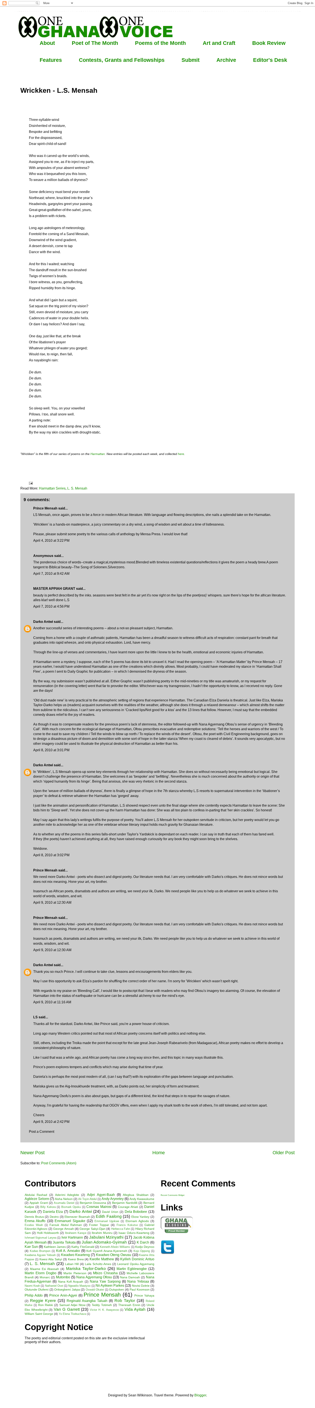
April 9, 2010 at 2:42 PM (51, 1122)
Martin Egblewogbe (132, 1269)
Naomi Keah (32, 1285)
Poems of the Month (160, 43)
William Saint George (39, 1313)
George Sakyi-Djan (92, 1228)
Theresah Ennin (129, 1305)
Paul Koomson (139, 1289)
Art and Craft (219, 43)
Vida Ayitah (135, 1309)
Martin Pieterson (74, 1273)
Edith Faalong (109, 1216)
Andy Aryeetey (113, 1199)
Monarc (45, 1277)
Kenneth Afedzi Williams (115, 1246)
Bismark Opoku (71, 1207)
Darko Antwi (43, 621)
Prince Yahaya (144, 1295)
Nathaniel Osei (54, 1285)
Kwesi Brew (76, 1259)
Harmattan (97, 454)
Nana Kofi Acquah (70, 1281)
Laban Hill (72, 1264)
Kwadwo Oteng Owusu (113, 1255)
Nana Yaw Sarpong (105, 1281)
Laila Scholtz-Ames (98, 1264)
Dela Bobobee (136, 1211)
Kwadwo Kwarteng (75, 1255)
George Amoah (63, 1228)
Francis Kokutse (127, 1225)
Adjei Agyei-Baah (101, 1195)
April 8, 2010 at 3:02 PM (51, 855)
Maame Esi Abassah (44, 1269)
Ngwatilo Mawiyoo (79, 1285)
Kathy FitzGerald (82, 1246)
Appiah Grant (39, 1202)
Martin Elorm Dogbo (40, 1273)
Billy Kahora (48, 1207)
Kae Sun (31, 1246)
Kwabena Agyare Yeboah (40, 1255)
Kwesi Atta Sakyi (50, 1259)
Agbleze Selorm (37, 1199)
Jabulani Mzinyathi (106, 1237)
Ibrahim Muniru (102, 1233)
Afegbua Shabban (135, 1195)
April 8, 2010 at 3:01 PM (51, 750)
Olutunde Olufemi (36, 1289)
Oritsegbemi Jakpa (67, 1289)
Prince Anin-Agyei (63, 1295)
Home (158, 1152)
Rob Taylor (124, 1300)
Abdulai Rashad (36, 1195)
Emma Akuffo (35, 1221)
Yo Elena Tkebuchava (72, 1313)
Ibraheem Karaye (75, 1233)
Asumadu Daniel (64, 1202)
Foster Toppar (99, 1225)
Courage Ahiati (128, 1207)
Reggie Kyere (43, 1300)
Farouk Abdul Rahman (66, 1225)
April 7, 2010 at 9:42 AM (51, 573)
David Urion (110, 1211)
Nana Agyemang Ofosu (94, 1277)
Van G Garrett (67, 1309)
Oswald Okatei (95, 1289)
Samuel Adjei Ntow (72, 1305)
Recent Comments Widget (172, 1195)
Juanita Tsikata (64, 1242)
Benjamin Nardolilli (124, 1202)
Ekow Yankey (140, 1216)
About (47, 43)
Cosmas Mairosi (98, 1207)
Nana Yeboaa (138, 1281)
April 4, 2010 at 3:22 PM (51, 540)
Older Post (284, 1152)
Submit (191, 60)
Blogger (200, 1395)
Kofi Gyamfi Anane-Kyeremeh (106, 1251)
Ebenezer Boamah (77, 1216)
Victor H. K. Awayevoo (104, 1309)
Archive (226, 60)
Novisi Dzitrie (141, 1285)
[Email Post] (30, 483)
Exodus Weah (34, 1225)
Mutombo (63, 1277)
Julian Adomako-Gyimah (104, 1242)
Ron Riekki (45, 1305)
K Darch (143, 1242)
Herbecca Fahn (120, 1228)
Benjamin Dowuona (93, 1202)
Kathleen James (55, 1246)
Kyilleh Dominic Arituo (137, 1259)
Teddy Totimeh (102, 1305)
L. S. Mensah (77, 488)
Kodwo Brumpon (40, 1251)
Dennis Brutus (34, 1216)
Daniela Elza (53, 1211)
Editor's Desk (270, 60)
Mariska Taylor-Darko (86, 1268)
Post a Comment (41, 1131)
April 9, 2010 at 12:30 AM (52, 902)
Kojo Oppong (142, 1251)
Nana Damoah (130, 1277)
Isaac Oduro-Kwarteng (133, 1233)
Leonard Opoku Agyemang (135, 1264)
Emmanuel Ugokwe (106, 1221)
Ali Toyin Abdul (87, 1199)
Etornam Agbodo (137, 1221)
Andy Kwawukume (141, 1199)
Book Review (268, 43)
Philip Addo (34, 1295)
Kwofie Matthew (102, 1259)
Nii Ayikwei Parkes (110, 1285)
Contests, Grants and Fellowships (122, 60)
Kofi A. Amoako (68, 1251)
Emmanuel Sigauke (70, 1221)
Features (51, 60)
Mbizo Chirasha (105, 1273)
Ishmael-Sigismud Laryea (40, 1237)
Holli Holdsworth (48, 1233)
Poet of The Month (95, 43)
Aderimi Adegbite (67, 1195)
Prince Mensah (102, 1295)
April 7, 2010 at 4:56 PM (51, 606)
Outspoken (116, 1289)
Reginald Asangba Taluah (87, 1301)
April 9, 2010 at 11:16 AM (52, 1002)
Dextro (54, 1216)
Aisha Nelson (64, 1199)
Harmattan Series (52, 488)
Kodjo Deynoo (144, 1246)
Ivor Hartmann (72, 1237)
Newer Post (32, 1152)
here (181, 454)
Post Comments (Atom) (58, 1163)
